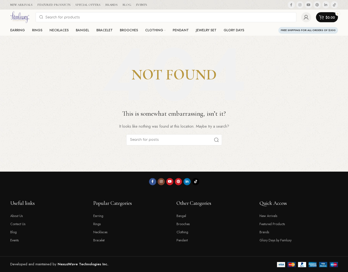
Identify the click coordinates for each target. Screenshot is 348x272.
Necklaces (100, 232)
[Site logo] (20, 16)
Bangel (181, 215)
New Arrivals (268, 215)
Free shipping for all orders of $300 (308, 30)
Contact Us (17, 224)
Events (14, 240)
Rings (97, 224)
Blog (13, 232)
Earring (98, 215)
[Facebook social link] (291, 4)
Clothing (182, 232)
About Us (16, 215)
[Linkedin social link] (325, 4)
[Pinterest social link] (317, 4)
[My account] (306, 17)
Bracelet (99, 240)
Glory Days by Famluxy (276, 240)
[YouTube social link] (308, 4)
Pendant (182, 240)
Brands (264, 232)
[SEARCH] (216, 139)
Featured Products (272, 224)
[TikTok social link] (334, 4)
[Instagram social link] (300, 4)
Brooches (183, 224)
